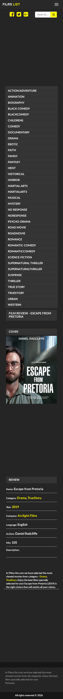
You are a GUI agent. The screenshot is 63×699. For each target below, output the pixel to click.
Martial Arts (18, 186)
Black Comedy (19, 108)
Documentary (18, 132)
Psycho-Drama (19, 221)
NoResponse (17, 215)
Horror (14, 180)
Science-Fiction (20, 257)
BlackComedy (18, 114)
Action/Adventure (22, 90)
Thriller (14, 281)
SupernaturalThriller (25, 269)
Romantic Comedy (22, 245)
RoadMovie (16, 233)
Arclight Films (27, 515)
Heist (12, 168)
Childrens (15, 120)
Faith (12, 150)
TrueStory (16, 293)
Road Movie (17, 227)
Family (13, 156)
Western (14, 304)
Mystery (14, 203)
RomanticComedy (21, 251)
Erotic (13, 144)
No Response (17, 209)
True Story (16, 287)
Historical (16, 174)
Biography (16, 102)
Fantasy (14, 162)
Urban (13, 299)
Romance (15, 239)
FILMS (11, 4)
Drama (13, 138)
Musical (14, 197)
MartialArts (17, 191)
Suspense (15, 275)
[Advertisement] (31, 51)
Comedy (14, 126)
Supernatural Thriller (25, 263)
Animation (16, 96)
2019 (15, 507)
